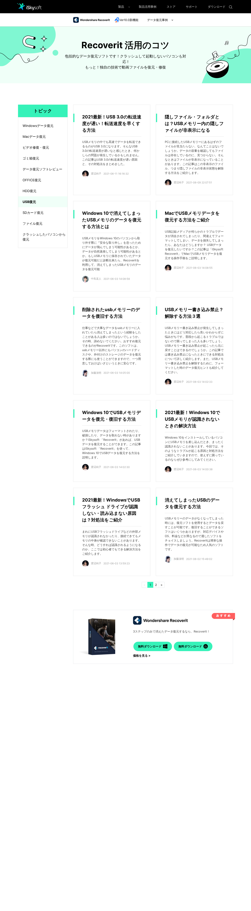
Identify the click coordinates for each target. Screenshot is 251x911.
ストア (171, 6)
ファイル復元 (32, 223)
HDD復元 (29, 191)
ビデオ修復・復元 (36, 147)
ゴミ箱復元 (31, 158)
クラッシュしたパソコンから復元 (44, 236)
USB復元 (29, 202)
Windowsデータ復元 (38, 126)
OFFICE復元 (32, 180)
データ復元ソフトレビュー (42, 169)
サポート (192, 6)
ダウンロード (216, 6)
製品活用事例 (147, 6)
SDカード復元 (33, 213)
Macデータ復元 (34, 137)
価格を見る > (141, 655)
